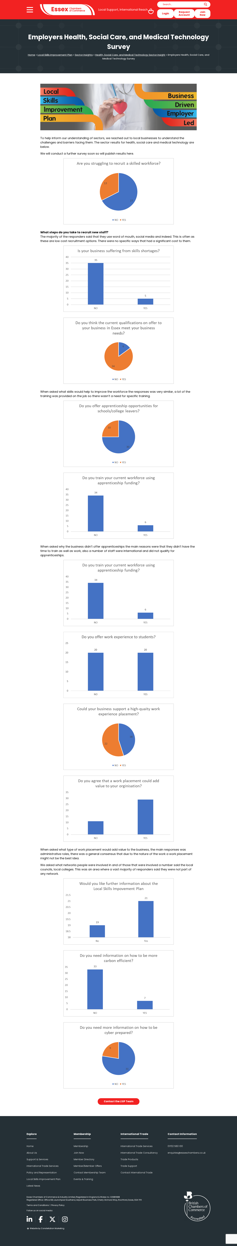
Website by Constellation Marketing (46, 1228)
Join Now (202, 13)
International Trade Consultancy (139, 1152)
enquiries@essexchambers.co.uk (187, 1152)
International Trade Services (43, 1166)
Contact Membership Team (90, 1172)
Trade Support (129, 1166)
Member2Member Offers (88, 1166)
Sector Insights (84, 55)
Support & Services (37, 1159)
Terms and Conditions (38, 1205)
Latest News (33, 1185)
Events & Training (83, 1179)
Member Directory (84, 1159)
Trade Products (129, 1159)
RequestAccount (184, 13)
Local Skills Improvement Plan (55, 55)
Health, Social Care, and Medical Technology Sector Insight (130, 55)
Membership (81, 1146)
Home (31, 55)
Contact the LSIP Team (118, 1101)
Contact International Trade (137, 1172)
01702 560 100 (175, 1146)
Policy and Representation (42, 1172)
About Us (32, 1152)
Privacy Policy (57, 1205)
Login (165, 13)
